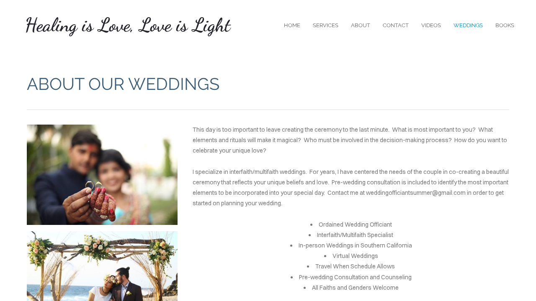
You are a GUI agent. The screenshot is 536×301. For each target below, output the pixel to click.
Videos (431, 25)
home (292, 25)
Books (504, 25)
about (360, 25)
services (325, 25)
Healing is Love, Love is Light (127, 25)
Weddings (468, 25)
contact (396, 25)
